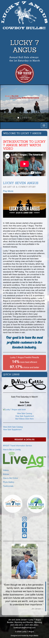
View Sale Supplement (24, 416)
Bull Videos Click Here (24, 418)
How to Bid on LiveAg (12, 449)
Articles (6, 474)
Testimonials (8, 486)
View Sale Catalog (24, 413)
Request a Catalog (24, 439)
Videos (6, 470)
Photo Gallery (8, 482)
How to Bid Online (10, 478)
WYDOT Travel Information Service (17, 445)
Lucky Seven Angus (20, 184)
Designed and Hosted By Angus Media (24, 635)
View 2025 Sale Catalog (13, 426)
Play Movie (8, 191)
